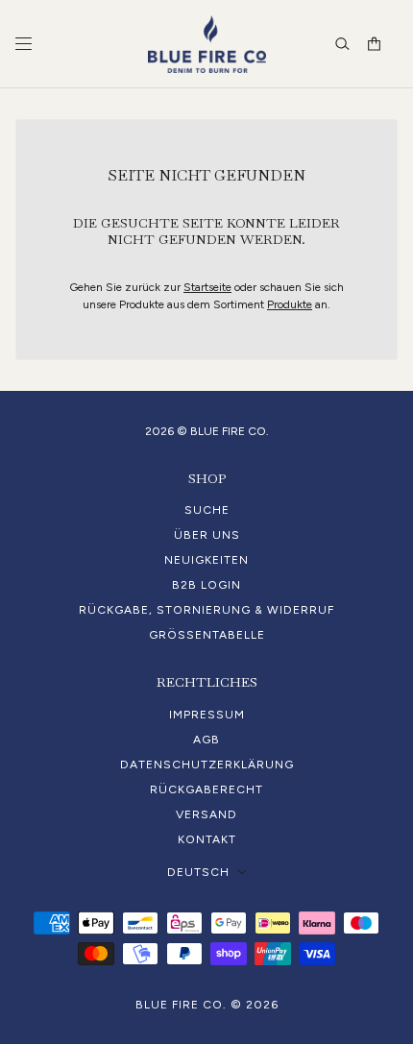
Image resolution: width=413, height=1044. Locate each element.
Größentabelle (207, 635)
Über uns (207, 535)
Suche (207, 510)
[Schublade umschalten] (23, 43)
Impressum (207, 714)
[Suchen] (342, 44)
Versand (206, 814)
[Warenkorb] (374, 44)
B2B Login (206, 585)
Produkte (289, 304)
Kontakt (207, 839)
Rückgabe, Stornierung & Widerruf (206, 610)
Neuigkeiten (206, 560)
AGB (206, 739)
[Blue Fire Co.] (207, 44)
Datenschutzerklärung (207, 764)
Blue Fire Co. (181, 1004)
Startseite (207, 287)
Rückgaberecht (206, 789)
